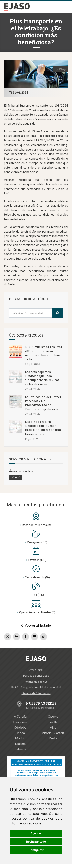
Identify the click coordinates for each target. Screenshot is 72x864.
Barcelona (20, 722)
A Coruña (20, 716)
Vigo (53, 727)
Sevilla (53, 722)
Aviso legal (36, 669)
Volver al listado (37, 625)
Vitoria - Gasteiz (53, 733)
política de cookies (38, 818)
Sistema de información (36, 693)
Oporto (53, 716)
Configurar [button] (36, 850)
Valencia (20, 749)
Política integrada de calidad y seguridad (36, 687)
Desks (53, 738)
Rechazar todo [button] (36, 841)
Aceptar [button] (36, 833)
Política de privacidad (36, 675)
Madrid (20, 738)
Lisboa (20, 733)
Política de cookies (36, 681)
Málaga (20, 743)
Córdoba (20, 727)
